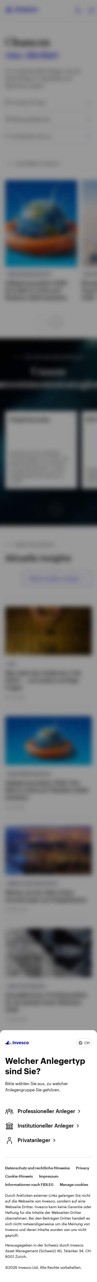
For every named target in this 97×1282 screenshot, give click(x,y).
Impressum (48, 1176)
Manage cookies (74, 1184)
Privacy (82, 1168)
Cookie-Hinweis (19, 1176)
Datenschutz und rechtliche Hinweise (37, 1168)
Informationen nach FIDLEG (29, 1184)
